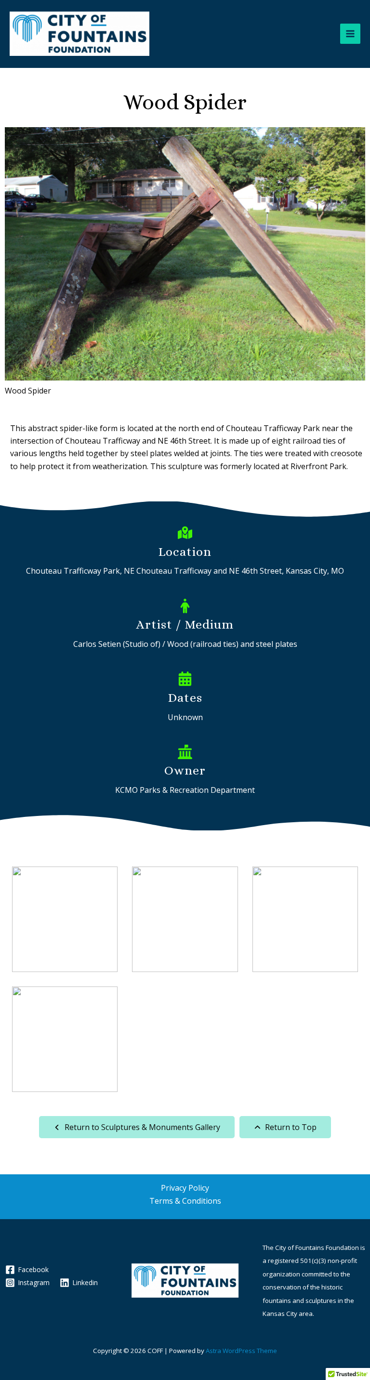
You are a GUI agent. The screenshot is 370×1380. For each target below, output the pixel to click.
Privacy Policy (185, 1188)
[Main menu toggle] (350, 34)
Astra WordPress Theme (241, 1350)
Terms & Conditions (185, 1201)
